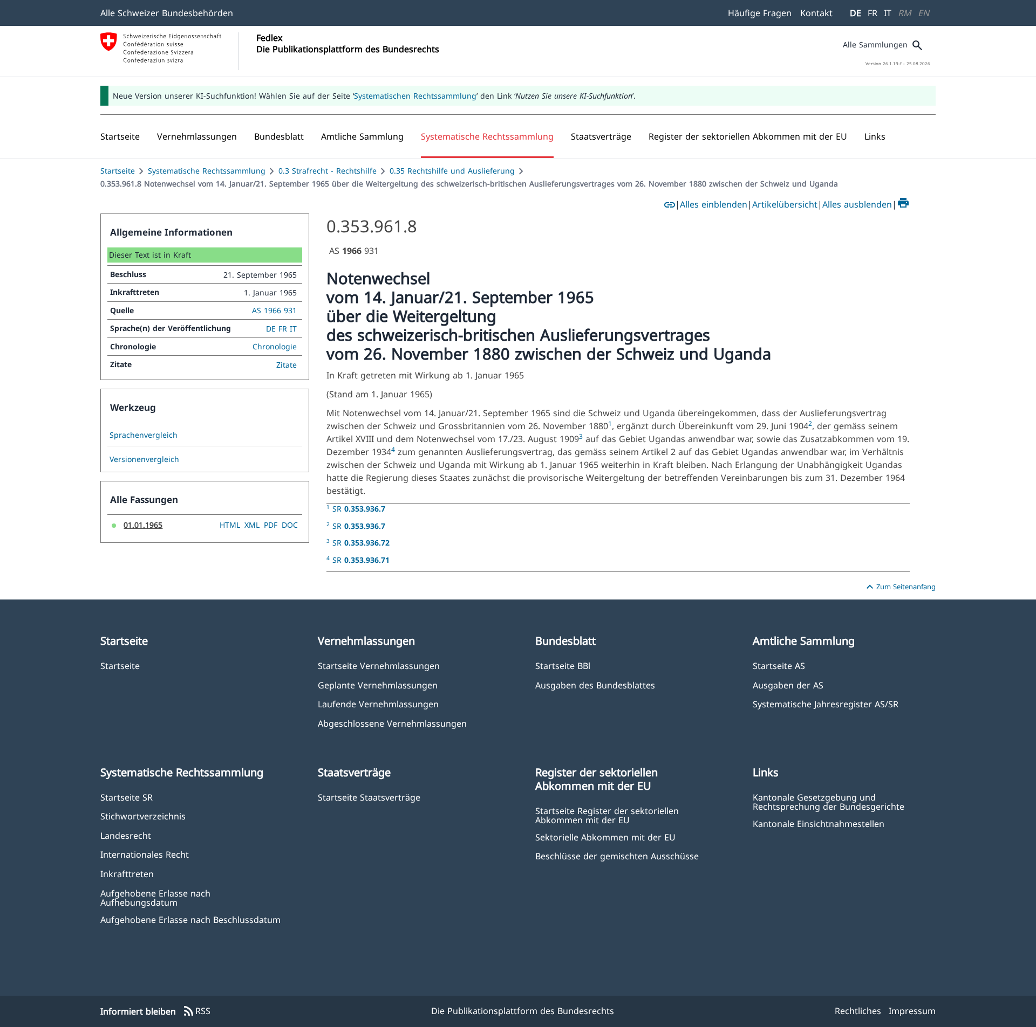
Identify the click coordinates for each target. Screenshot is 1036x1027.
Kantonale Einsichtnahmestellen (818, 823)
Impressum (912, 1011)
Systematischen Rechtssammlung (415, 96)
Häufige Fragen (760, 13)
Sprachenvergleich (144, 435)
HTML (230, 525)
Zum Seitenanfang (899, 587)
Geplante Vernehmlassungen (378, 685)
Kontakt (816, 13)
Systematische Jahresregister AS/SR (825, 703)
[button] (197, 136)
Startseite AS (779, 665)
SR (358, 509)
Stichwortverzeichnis (143, 816)
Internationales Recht (144, 854)
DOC (290, 525)
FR (872, 13)
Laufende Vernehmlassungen (378, 703)
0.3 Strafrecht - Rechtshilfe (327, 171)
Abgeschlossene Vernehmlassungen (392, 723)
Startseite (117, 171)
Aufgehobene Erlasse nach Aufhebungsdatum (155, 897)
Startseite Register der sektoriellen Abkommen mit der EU (607, 815)
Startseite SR (126, 797)
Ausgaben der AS (788, 685)
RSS (196, 1011)
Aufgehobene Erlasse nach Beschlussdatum (190, 919)
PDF (270, 525)
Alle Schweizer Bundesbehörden (166, 13)
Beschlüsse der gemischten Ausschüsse (617, 855)
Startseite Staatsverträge (369, 797)
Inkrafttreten (127, 873)
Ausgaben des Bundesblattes (595, 685)
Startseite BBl (562, 665)
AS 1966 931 (274, 310)
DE (855, 13)
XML (252, 525)
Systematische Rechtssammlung (206, 171)
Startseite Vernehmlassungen (379, 665)
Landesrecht (125, 835)
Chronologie (275, 346)
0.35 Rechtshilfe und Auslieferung (452, 171)
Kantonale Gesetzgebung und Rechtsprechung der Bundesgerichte (828, 801)
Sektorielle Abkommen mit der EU (605, 837)
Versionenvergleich (144, 459)
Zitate (286, 365)
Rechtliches (858, 1011)
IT (887, 13)
